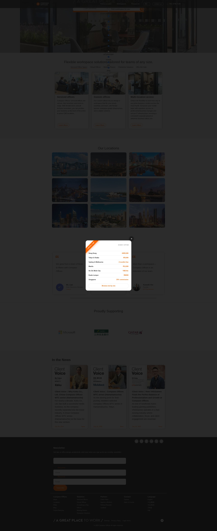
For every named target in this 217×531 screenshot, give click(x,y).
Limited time (91, 245)
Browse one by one (108, 286)
